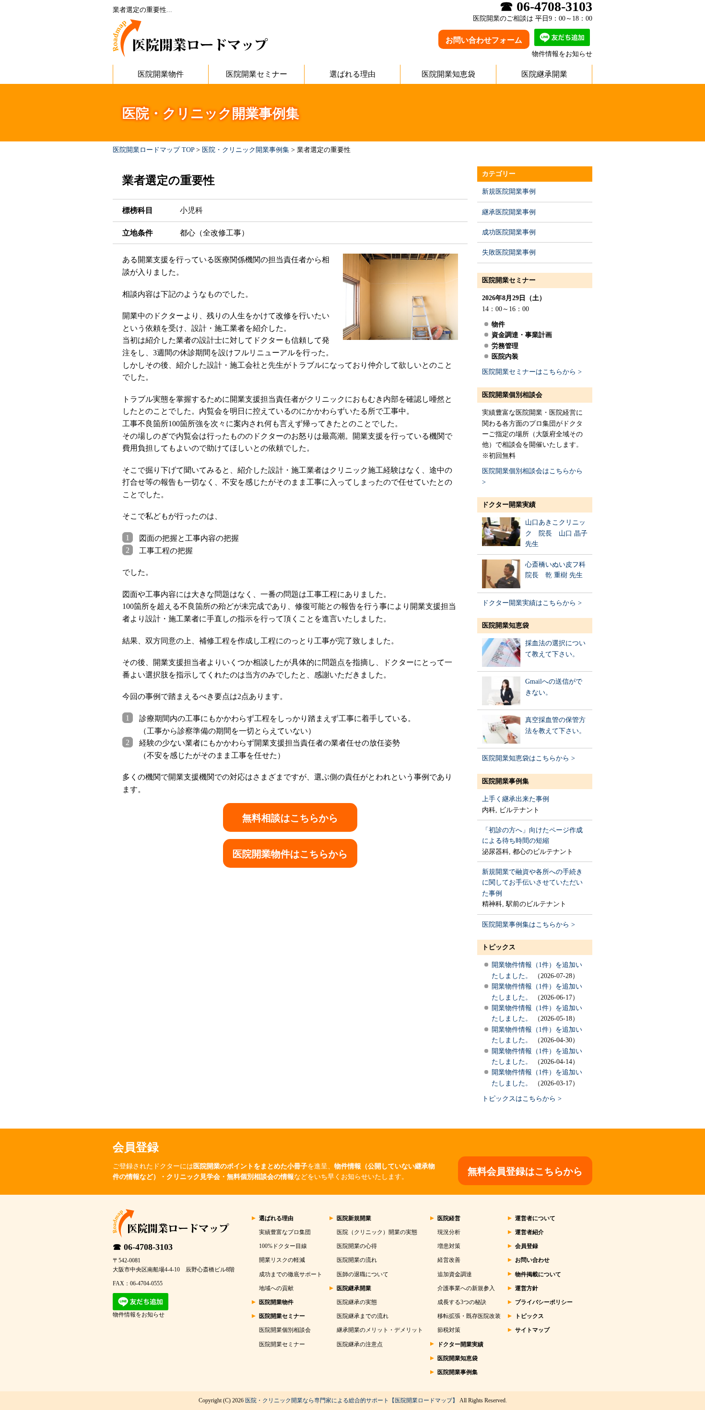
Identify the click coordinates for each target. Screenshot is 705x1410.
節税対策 (448, 1330)
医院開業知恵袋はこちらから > (528, 758)
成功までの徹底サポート (290, 1274)
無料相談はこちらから (290, 818)
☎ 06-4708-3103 (143, 1247)
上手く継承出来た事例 (515, 799)
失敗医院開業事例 (509, 252)
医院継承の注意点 (360, 1344)
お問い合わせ (532, 1260)
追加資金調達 (454, 1274)
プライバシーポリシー (544, 1302)
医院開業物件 (161, 74)
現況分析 (448, 1232)
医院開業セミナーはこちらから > (532, 371)
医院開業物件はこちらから (290, 854)
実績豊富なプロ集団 (285, 1232)
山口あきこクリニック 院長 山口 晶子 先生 (556, 533)
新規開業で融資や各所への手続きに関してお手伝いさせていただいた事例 (532, 882)
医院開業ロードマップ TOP (153, 149)
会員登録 (526, 1246)
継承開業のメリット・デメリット (380, 1330)
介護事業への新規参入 (466, 1288)
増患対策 (448, 1246)
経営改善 (448, 1260)
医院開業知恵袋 (448, 74)
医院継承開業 (544, 74)
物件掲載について (538, 1274)
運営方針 (526, 1288)
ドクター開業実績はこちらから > (532, 602)
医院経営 (448, 1218)
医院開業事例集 (505, 781)
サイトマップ (532, 1330)
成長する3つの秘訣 (461, 1302)
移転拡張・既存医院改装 (469, 1316)
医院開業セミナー (256, 74)
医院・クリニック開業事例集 (245, 149)
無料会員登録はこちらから (525, 1171)
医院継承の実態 (357, 1302)
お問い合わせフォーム (484, 40)
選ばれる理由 (352, 74)
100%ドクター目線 (283, 1246)
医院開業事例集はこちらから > (528, 924)
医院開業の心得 (357, 1246)
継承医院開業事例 (509, 212)
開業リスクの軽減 (282, 1260)
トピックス (499, 947)
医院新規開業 (354, 1218)
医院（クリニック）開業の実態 (377, 1232)
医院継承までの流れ (362, 1316)
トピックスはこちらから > (522, 1098)
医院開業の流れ (357, 1260)
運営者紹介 (529, 1232)
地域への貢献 (276, 1288)
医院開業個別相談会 (512, 394)
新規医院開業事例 (509, 191)
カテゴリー (499, 173)
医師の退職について (362, 1274)
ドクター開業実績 (509, 504)
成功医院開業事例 (509, 232)
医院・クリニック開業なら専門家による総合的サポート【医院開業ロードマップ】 (351, 1400)
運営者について (535, 1218)
